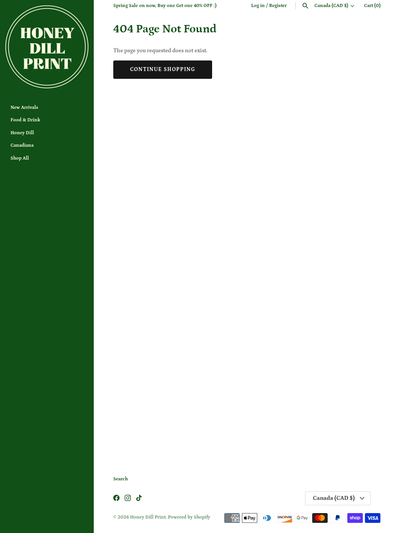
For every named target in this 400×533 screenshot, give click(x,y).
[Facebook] (116, 498)
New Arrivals (24, 107)
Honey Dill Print (148, 517)
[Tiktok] (139, 498)
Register (278, 5)
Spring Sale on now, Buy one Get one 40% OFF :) (164, 5)
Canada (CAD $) (331, 5)
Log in (258, 5)
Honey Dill (22, 132)
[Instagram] (128, 498)
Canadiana (22, 145)
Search (120, 478)
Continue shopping (162, 69)
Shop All (20, 158)
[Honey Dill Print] (47, 47)
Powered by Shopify (189, 517)
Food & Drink (25, 120)
